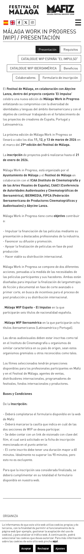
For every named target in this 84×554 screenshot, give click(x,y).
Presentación (47, 49)
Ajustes (60, 548)
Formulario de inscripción (60, 77)
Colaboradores (26, 77)
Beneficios (71, 68)
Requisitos (70, 49)
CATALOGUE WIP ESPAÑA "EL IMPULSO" (49, 59)
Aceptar (26, 548)
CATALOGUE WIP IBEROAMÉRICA (33, 68)
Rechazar (43, 548)
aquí (55, 541)
